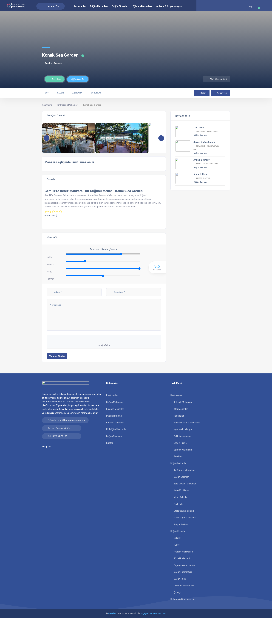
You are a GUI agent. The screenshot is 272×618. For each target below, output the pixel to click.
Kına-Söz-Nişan (181, 490)
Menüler (112, 613)
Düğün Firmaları (120, 6)
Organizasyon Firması (184, 565)
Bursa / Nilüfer (63, 428)
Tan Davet (198, 127)
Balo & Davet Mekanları (185, 483)
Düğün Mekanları (99, 6)
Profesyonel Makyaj (183, 551)
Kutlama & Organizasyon (169, 6)
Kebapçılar (179, 416)
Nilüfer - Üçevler (203, 178)
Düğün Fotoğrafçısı (183, 572)
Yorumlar (96, 93)
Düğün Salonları (200, 135)
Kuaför (109, 443)
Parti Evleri (179, 504)
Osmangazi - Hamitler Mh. (207, 131)
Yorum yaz (222, 93)
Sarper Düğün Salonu (204, 142)
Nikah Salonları (181, 497)
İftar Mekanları (181, 409)
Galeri (60, 93)
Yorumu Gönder (57, 356)
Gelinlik (177, 538)
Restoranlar (80, 6)
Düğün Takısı (180, 579)
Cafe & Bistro (180, 443)
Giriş (250, 6)
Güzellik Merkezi (182, 558)
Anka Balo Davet (201, 160)
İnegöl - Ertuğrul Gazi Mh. (207, 164)
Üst (47, 93)
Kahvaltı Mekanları (115, 422)
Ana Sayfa (47, 105)
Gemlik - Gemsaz (53, 63)
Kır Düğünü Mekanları (67, 105)
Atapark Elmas (201, 174)
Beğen (203, 93)
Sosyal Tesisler (181, 524)
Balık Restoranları (182, 436)
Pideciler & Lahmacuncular (187, 422)
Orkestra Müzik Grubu (184, 585)
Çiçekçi (177, 592)
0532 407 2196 (59, 436)
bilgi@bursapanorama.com (72, 420)
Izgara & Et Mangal (183, 429)
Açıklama (77, 93)
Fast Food (178, 456)
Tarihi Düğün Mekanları (185, 517)
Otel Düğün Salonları (184, 511)
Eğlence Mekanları (142, 6)
